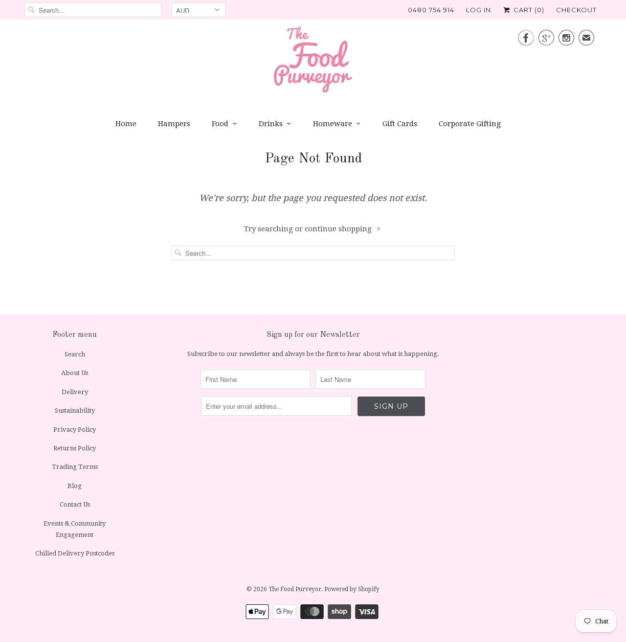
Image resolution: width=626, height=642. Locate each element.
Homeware (332, 123)
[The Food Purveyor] (313, 62)
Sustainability (75, 410)
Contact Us (75, 504)
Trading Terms (75, 466)
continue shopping (339, 228)
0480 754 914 (431, 10)
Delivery (75, 392)
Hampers (174, 123)
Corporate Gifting (470, 123)
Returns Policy (74, 448)
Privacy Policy (74, 429)
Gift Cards (399, 123)
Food (220, 123)
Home (125, 123)
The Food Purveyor (294, 589)
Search (75, 354)
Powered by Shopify (352, 589)
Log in (478, 10)
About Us (74, 372)
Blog (74, 485)
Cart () (528, 10)
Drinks (271, 123)
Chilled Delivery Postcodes (74, 553)
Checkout (576, 10)
